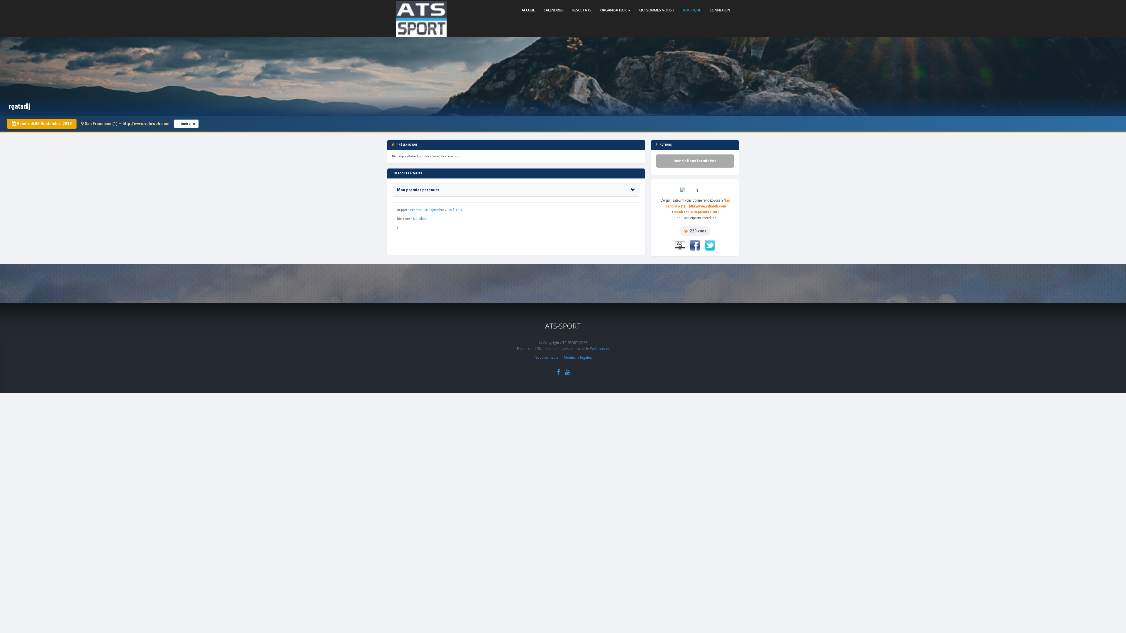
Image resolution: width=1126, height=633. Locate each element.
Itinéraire (187, 123)
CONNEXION (720, 10)
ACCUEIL (528, 10)
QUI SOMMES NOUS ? (656, 10)
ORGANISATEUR (614, 10)
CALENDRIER (554, 10)
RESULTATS (581, 10)
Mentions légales (578, 357)
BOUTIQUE (692, 10)
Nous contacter (547, 357)
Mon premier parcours (418, 190)
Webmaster (599, 348)
